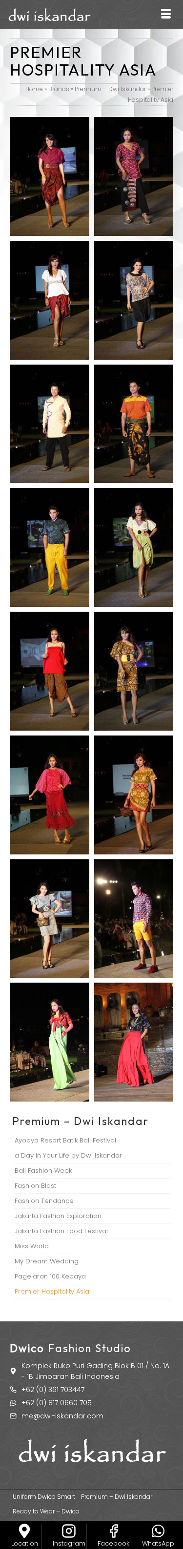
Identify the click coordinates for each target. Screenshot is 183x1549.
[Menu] (166, 14)
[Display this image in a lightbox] (49, 176)
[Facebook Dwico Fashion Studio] (113, 1531)
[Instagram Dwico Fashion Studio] (68, 1531)
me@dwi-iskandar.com (62, 1416)
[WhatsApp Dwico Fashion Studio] (158, 1531)
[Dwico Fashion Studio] (24, 1531)
